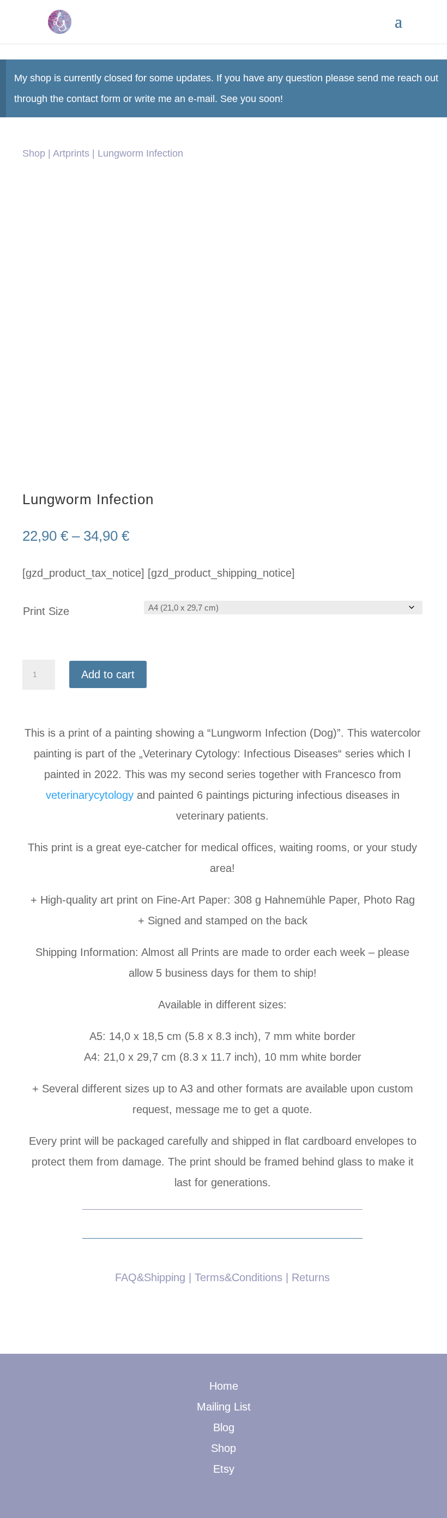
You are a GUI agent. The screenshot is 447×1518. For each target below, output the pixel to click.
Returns (311, 1277)
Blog (223, 1427)
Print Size (46, 611)
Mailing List (224, 1407)
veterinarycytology (90, 795)
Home (223, 1386)
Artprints (71, 153)
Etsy (223, 1469)
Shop (33, 153)
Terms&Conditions (238, 1277)
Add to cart (108, 674)
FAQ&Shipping (150, 1277)
